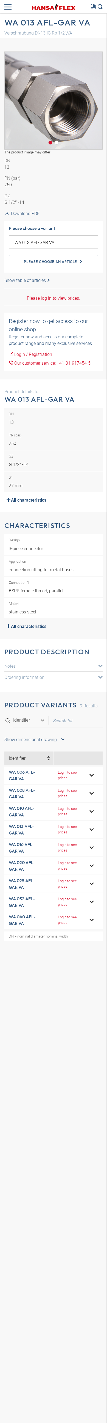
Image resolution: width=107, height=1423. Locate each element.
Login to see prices (67, 775)
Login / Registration (32, 354)
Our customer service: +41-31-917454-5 (52, 363)
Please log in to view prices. (53, 298)
